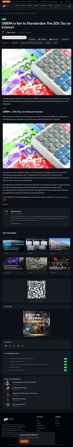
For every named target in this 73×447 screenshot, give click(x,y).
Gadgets (38, 423)
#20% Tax (15, 43)
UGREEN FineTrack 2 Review (17, 361)
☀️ (69, 6)
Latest (61, 1)
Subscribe (24, 441)
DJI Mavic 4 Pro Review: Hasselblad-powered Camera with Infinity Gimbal (29, 364)
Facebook (32, 39)
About (51, 5)
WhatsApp (42, 39)
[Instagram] (14, 346)
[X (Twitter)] (10, 346)
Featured (43, 5)
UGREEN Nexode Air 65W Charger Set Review (22, 358)
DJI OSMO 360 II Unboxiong (19, 388)
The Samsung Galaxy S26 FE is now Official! (24, 382)
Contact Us (57, 6)
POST (14, 197)
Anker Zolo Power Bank (18, 404)
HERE (4, 200)
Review (36, 5)
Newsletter (68, 1)
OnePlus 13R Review (15, 367)
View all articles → (16, 223)
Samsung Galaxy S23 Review (17, 370)
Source (5, 204)
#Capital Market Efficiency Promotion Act (32, 43)
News (23, 5)
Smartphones (40, 425)
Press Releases (40, 428)
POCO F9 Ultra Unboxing (19, 399)
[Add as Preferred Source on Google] (14, 37)
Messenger (54, 39)
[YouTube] (18, 346)
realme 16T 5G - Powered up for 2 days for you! (25, 393)
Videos (30, 5)
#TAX (55, 43)
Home (17, 5)
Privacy (57, 425)
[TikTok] (22, 346)
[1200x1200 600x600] (36, 337)
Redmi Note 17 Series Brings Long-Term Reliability (15, 1)
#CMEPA (48, 43)
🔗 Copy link (64, 39)
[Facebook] (6, 346)
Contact (57, 423)
